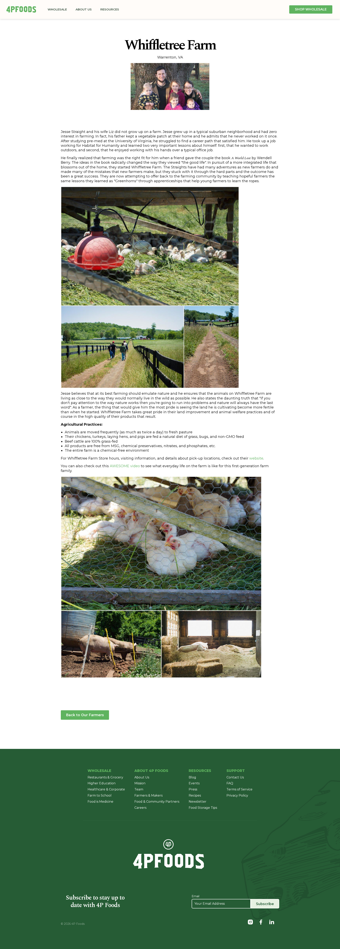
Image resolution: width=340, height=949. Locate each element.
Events (194, 783)
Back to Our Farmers (85, 715)
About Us (85, 9)
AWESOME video (125, 466)
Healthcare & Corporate (106, 789)
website (256, 458)
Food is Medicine (100, 801)
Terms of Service (239, 789)
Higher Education (101, 783)
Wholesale (58, 9)
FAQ (229, 783)
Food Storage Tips (203, 808)
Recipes (195, 795)
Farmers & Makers (148, 795)
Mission (139, 783)
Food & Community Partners (156, 801)
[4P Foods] (21, 9)
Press (193, 789)
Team (138, 789)
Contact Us (235, 777)
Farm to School (100, 795)
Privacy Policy (237, 795)
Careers (140, 808)
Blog (192, 777)
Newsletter (197, 801)
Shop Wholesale (311, 9)
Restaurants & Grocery (105, 777)
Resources (110, 9)
